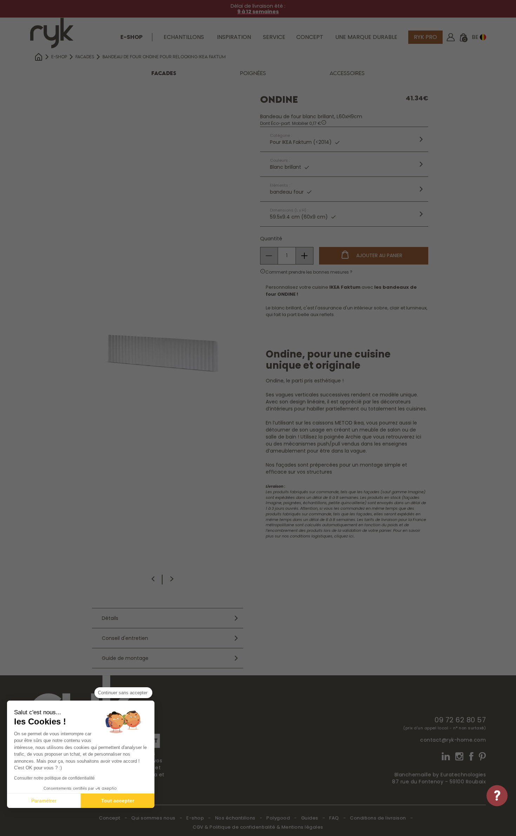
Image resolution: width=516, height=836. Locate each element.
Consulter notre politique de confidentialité (54, 778)
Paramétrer (44, 800)
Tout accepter (117, 800)
